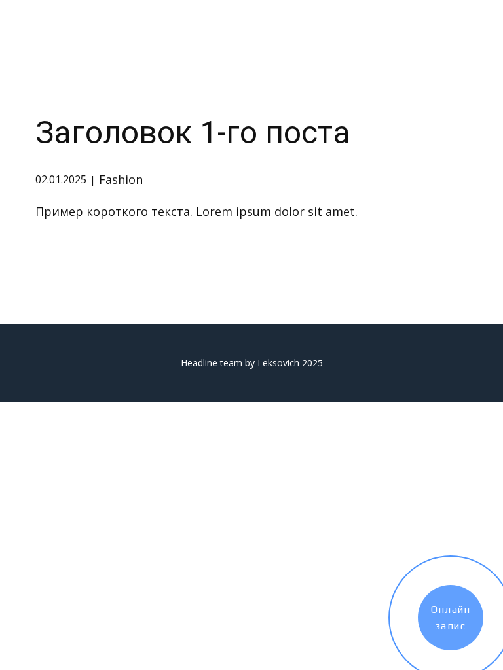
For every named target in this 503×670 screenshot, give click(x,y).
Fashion (121, 179)
